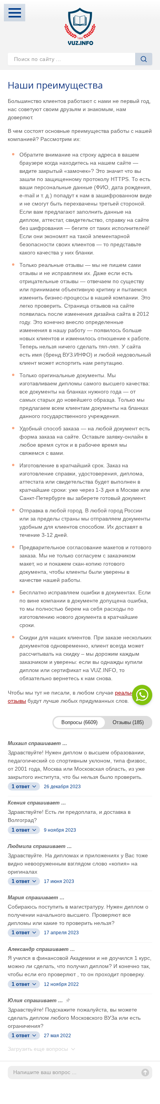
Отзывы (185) (128, 722)
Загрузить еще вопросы (39, 1049)
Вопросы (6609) (79, 722)
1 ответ (21, 786)
